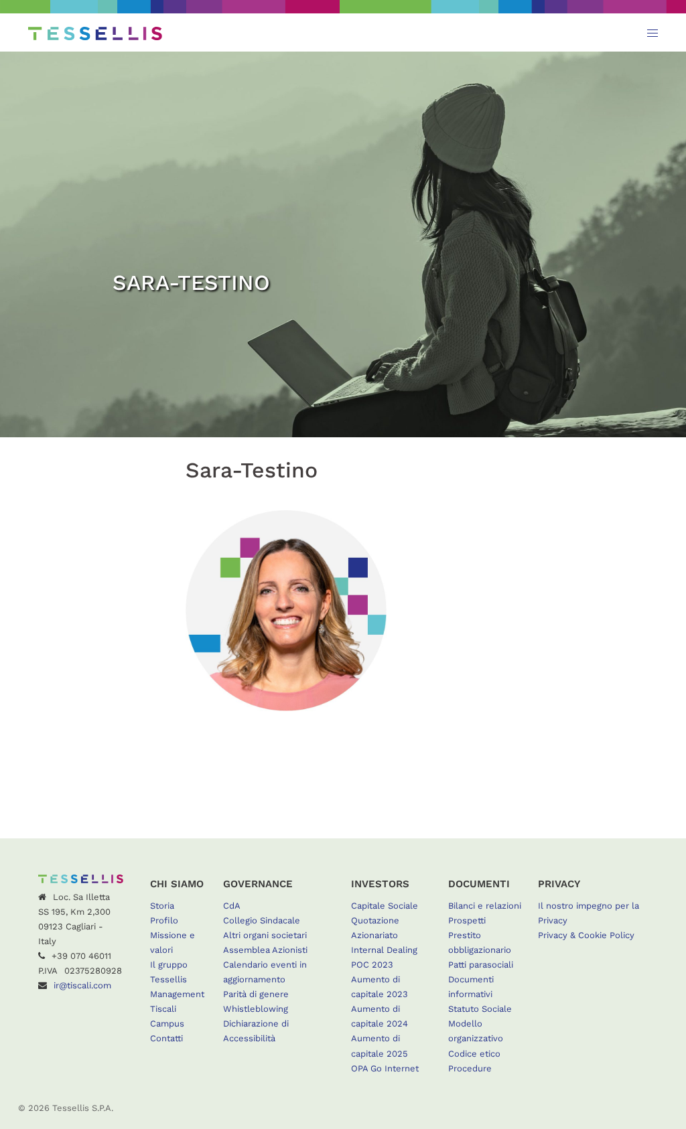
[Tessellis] (95, 32)
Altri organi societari (265, 935)
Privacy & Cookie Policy (586, 935)
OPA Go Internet (385, 1068)
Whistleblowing (255, 1009)
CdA (232, 906)
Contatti (166, 1038)
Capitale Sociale (384, 906)
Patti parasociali (480, 965)
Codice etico (474, 1054)
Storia (162, 906)
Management (177, 994)
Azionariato (374, 935)
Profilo (164, 920)
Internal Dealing (384, 950)
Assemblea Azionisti (265, 950)
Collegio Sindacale (261, 920)
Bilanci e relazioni (484, 906)
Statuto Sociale (480, 1009)
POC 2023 (372, 965)
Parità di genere (256, 994)
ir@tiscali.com (82, 985)
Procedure (470, 1068)
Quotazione (375, 920)
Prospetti (467, 920)
